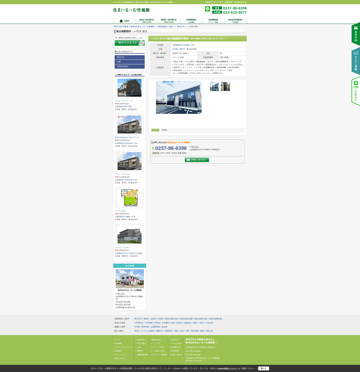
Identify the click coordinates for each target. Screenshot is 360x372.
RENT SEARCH (168, 20)
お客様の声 (175, 347)
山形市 (153, 319)
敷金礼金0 (156, 340)
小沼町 (129, 107)
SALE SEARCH (146, 20)
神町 (176, 331)
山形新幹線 (155, 327)
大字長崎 (165, 323)
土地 (139, 347)
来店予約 (174, 340)
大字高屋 (149, 323)
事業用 (140, 351)
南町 (128, 217)
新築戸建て (141, 340)
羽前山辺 (209, 331)
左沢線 (175, 49)
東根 (202, 331)
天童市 (161, 319)
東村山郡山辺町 (186, 319)
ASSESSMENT (235, 20)
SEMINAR (213, 20)
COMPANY (191, 20)
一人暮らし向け (158, 351)
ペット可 (156, 343)
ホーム (117, 340)
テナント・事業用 (159, 355)
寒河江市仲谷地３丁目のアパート (127, 137)
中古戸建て (141, 343)
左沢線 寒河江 (123, 66)
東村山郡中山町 (201, 319)
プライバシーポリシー (124, 347)
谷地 (173, 323)
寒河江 (182, 49)
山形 (182, 331)
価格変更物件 (142, 355)
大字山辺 (209, 323)
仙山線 (164, 327)
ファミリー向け (158, 347)
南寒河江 (169, 331)
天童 (187, 331)
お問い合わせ (176, 355)
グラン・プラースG (122, 174)
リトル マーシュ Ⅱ (123, 101)
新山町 (179, 323)
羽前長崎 (194, 331)
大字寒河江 (131, 253)
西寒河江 (160, 331)
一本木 (201, 323)
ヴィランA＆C (120, 211)
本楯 (187, 45)
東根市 (146, 319)
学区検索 (174, 351)
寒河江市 (181, 45)
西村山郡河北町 (171, 319)
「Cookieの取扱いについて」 (227, 368)
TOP (126, 21)
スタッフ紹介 (176, 343)
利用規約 (118, 351)
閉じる (263, 368)
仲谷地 (129, 143)
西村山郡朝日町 (215, 319)
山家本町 (187, 323)
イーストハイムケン (122, 248)
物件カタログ (120, 358)
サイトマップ (120, 355)
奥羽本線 (145, 327)
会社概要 (118, 343)
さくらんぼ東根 (148, 331)
